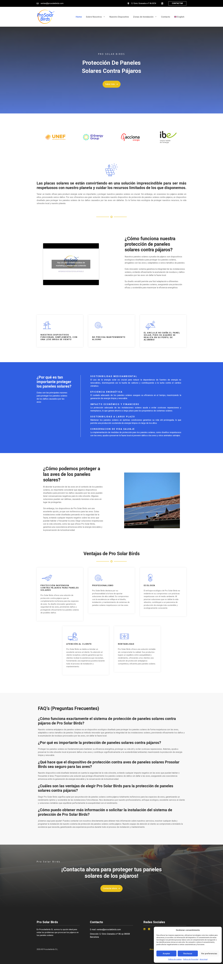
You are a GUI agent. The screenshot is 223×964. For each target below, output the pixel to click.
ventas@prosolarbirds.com (52, 3)
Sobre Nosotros (94, 16)
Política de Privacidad (190, 959)
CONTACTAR (177, 3)
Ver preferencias (209, 953)
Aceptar (166, 953)
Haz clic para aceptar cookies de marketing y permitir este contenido (71, 264)
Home (79, 16)
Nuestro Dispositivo (119, 16)
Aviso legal (204, 959)
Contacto (165, 16)
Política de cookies (175, 959)
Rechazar (187, 953)
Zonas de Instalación (143, 16)
